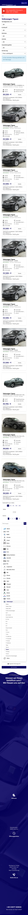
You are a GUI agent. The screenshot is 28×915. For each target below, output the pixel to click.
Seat (7, 590)
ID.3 (6, 621)
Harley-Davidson (10, 555)
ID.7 (6, 625)
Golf (7, 612)
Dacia (7, 543)
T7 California (8, 636)
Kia (7, 563)
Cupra (8, 540)
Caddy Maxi (8, 608)
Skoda (8, 592)
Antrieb (4, 39)
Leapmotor (9, 566)
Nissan (8, 575)
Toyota (8, 598)
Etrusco (8, 546)
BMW (7, 534)
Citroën (8, 537)
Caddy (7, 604)
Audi (7, 531)
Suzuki (8, 595)
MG (7, 572)
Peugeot (8, 584)
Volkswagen (9, 601)
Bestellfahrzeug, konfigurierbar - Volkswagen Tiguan (14, 82)
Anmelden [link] (14, 667)
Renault (8, 587)
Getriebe (4, 33)
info (3, 16)
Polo (7, 630)
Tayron (7, 647)
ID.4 (6, 623)
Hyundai (8, 558)
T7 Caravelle (8, 638)
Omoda (8, 578)
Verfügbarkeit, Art (7, 21)
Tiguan (7, 649)
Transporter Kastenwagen (11, 655)
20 (10, 505)
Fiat (7, 549)
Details (19, 94)
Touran (7, 653)
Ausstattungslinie (7, 45)
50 (13, 505)
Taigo (7, 645)
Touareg (7, 651)
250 (20, 505)
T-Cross (7, 632)
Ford (7, 552)
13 (19, 518)
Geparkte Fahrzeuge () (14, 663)
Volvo (7, 658)
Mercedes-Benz (10, 569)
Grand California (9, 617)
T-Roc (7, 634)
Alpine (8, 528)
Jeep (7, 560)
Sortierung (5, 50)
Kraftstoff (4, 27)
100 (16, 505)
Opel (7, 581)
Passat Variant (9, 627)
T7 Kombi (8, 640)
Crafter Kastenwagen (10, 610)
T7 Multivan (8, 643)
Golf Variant (8, 615)
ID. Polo (7, 619)
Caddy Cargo (8, 606)
